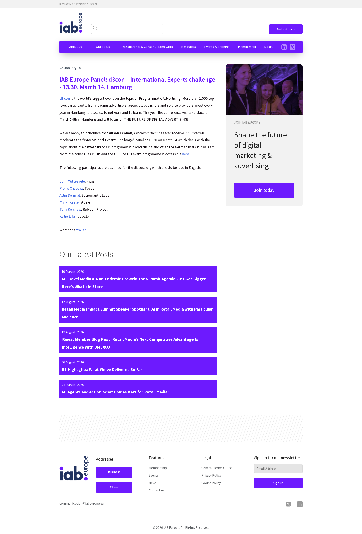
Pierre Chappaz (71, 188)
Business (114, 472)
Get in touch (286, 29)
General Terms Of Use (217, 468)
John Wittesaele (72, 181)
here (185, 153)
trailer (80, 229)
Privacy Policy (211, 475)
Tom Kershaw (70, 209)
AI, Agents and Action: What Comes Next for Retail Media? (115, 391)
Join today (264, 190)
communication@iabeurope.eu (81, 503)
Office (114, 487)
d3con (64, 98)
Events (154, 475)
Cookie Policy (211, 483)
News (152, 483)
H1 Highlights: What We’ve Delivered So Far (102, 369)
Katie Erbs (67, 216)
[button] (75, 47)
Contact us (156, 490)
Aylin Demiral (69, 195)
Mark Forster (69, 202)
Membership (158, 468)
